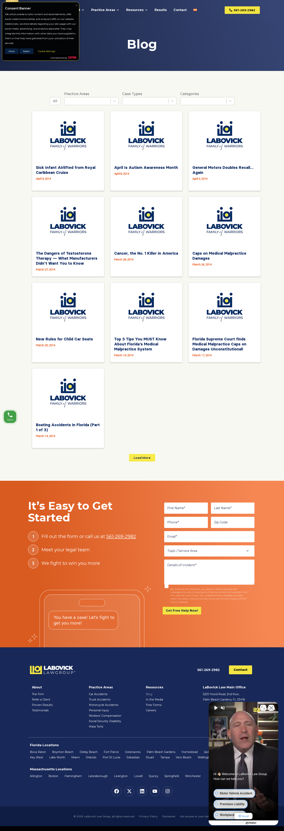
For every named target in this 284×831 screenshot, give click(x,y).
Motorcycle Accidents (103, 705)
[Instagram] (167, 791)
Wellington (205, 757)
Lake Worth (57, 757)
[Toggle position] (263, 708)
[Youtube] (155, 791)
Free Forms (154, 705)
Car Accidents (98, 694)
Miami (75, 757)
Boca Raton (38, 752)
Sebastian (133, 757)
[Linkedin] (142, 791)
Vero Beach (183, 757)
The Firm (38, 694)
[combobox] (91, 101)
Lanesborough (98, 776)
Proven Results (42, 705)
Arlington (36, 776)
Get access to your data (195, 816)
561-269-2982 (121, 536)
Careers (151, 710)
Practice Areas (103, 10)
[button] (142, 457)
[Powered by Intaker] (251, 823)
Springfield (171, 776)
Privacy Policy (148, 816)
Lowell (138, 776)
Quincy (153, 776)
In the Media (154, 699)
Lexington (121, 776)
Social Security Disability (105, 721)
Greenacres (132, 752)
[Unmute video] (216, 708)
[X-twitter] (129, 791)
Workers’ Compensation (105, 715)
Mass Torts (96, 726)
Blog (149, 694)
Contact (180, 10)
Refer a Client (41, 699)
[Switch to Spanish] (195, 10)
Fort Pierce (111, 752)
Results (161, 10)
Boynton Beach (62, 752)
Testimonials (40, 710)
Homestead (189, 752)
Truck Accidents (99, 699)
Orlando (91, 757)
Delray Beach (89, 752)
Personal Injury (99, 710)
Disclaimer (168, 816)
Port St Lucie (111, 757)
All (55, 101)
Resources (135, 10)
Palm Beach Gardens (161, 752)
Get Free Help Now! (182, 610)
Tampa (165, 757)
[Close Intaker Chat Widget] (271, 708)
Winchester (193, 776)
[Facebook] (116, 791)
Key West (36, 757)
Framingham (73, 776)
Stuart (150, 757)
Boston (53, 776)
